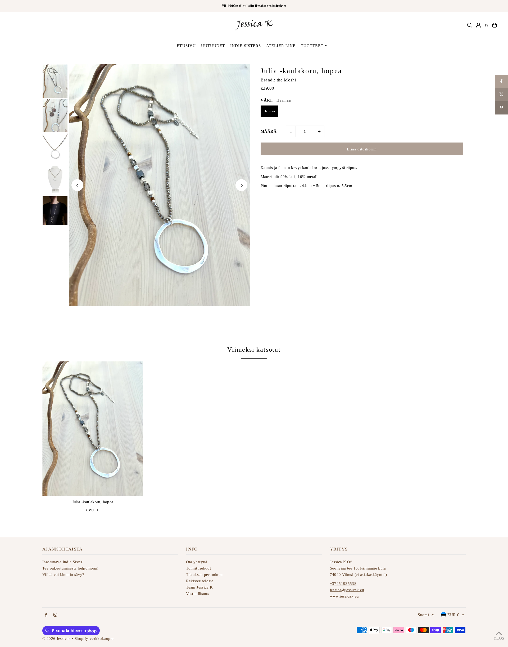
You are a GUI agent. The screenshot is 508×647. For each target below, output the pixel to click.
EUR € (453, 615)
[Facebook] (46, 615)
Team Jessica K (199, 587)
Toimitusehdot (198, 568)
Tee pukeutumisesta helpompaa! (70, 568)
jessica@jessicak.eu (347, 590)
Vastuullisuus (197, 593)
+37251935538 (343, 583)
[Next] (241, 185)
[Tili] (478, 25)
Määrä (268, 131)
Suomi (423, 615)
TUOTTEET (312, 46)
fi (486, 25)
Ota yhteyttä (196, 562)
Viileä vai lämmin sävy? (63, 574)
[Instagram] (55, 615)
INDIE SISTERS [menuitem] (245, 46)
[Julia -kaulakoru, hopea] (92, 428)
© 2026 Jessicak (56, 638)
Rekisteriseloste (199, 581)
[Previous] (77, 185)
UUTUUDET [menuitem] (213, 46)
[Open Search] (469, 25)
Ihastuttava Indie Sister (62, 562)
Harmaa (269, 111)
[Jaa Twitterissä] (501, 94)
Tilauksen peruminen (204, 574)
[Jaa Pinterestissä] (501, 107)
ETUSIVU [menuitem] (186, 46)
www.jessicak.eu (344, 596)
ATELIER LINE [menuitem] (281, 46)
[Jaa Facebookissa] (501, 81)
